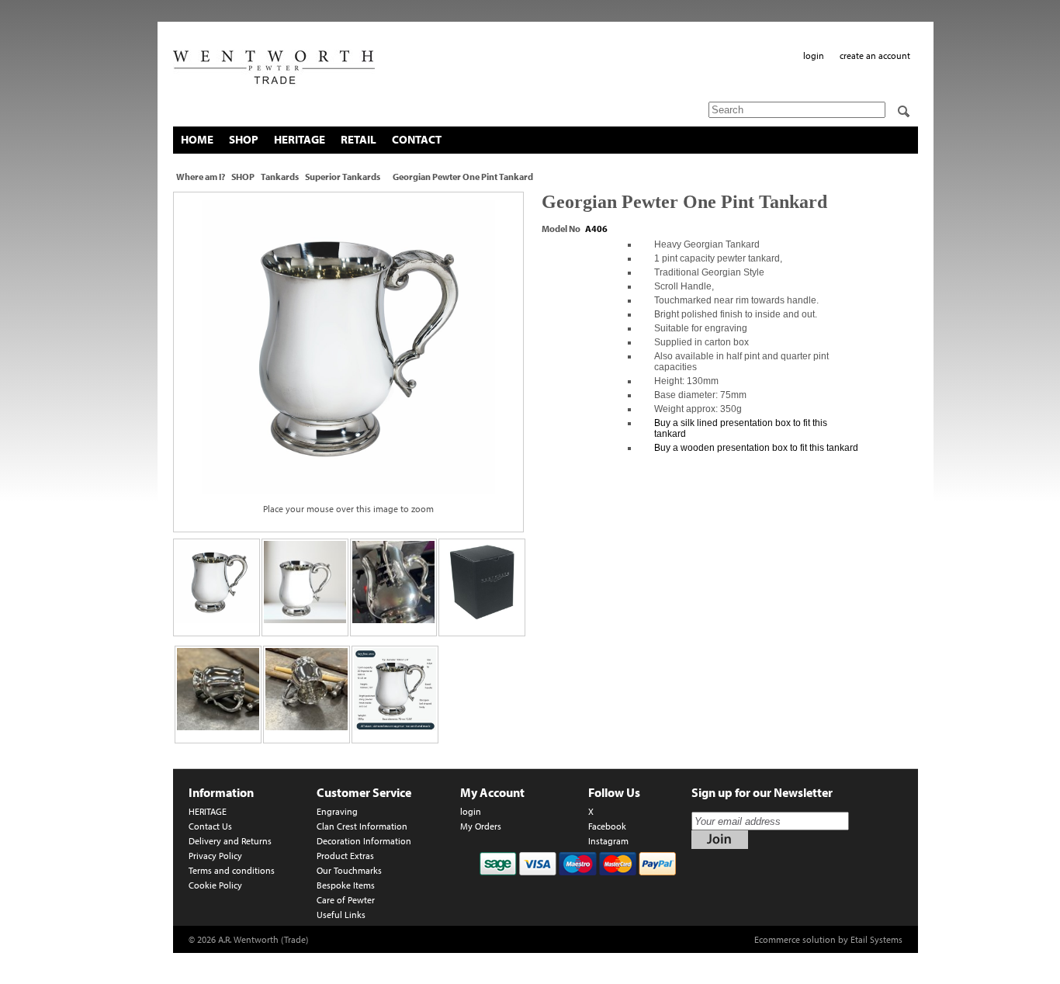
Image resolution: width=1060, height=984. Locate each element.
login (813, 55)
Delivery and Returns (230, 841)
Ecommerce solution (795, 939)
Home (197, 139)
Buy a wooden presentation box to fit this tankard (756, 447)
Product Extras (345, 855)
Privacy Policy (215, 855)
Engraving (337, 811)
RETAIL (358, 139)
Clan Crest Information (362, 826)
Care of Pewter (346, 900)
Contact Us (210, 826)
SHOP (243, 139)
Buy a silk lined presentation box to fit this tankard (740, 428)
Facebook (607, 826)
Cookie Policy (215, 885)
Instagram (608, 841)
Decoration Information (364, 841)
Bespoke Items (346, 885)
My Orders (480, 826)
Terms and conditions (232, 870)
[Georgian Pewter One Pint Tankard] (348, 347)
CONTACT (417, 139)
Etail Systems (876, 939)
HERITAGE (299, 139)
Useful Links (341, 914)
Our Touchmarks (349, 870)
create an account (875, 55)
